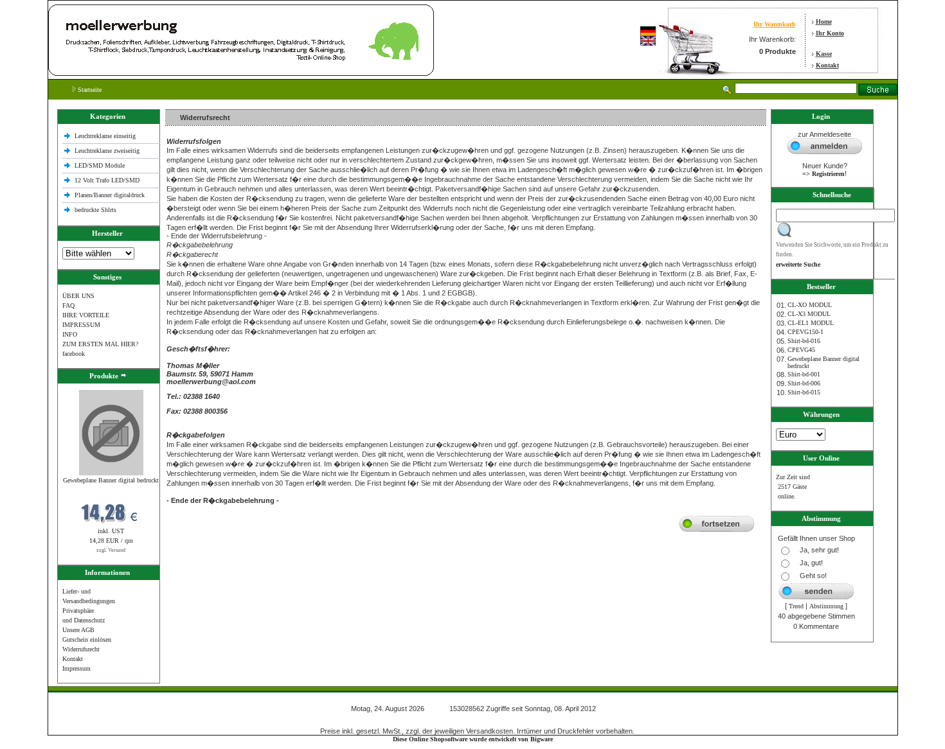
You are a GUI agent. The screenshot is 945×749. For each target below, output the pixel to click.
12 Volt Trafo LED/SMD (107, 180)
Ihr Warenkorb (774, 24)
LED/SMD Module (100, 165)
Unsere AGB (78, 629)
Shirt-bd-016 (804, 340)
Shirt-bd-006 (804, 383)
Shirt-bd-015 (804, 392)
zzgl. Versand (110, 550)
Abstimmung (826, 606)
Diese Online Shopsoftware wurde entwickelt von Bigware (473, 739)
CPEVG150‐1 (806, 331)
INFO (69, 334)
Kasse (824, 53)
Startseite (89, 89)
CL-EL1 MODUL (811, 322)
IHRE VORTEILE (85, 315)
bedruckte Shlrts (95, 209)
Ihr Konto (830, 33)
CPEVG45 (801, 349)
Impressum (76, 668)
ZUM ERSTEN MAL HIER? (100, 344)
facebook (73, 353)
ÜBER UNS (78, 295)
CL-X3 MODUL (809, 313)
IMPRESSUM (81, 324)
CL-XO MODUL (810, 304)
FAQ (68, 305)
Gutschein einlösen (86, 639)
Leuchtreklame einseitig (106, 135)
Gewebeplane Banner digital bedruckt (111, 480)
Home (824, 21)
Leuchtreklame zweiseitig (108, 150)
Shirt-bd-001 (804, 374)
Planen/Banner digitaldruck (110, 194)
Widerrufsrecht (81, 649)
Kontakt (827, 65)
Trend (796, 606)
